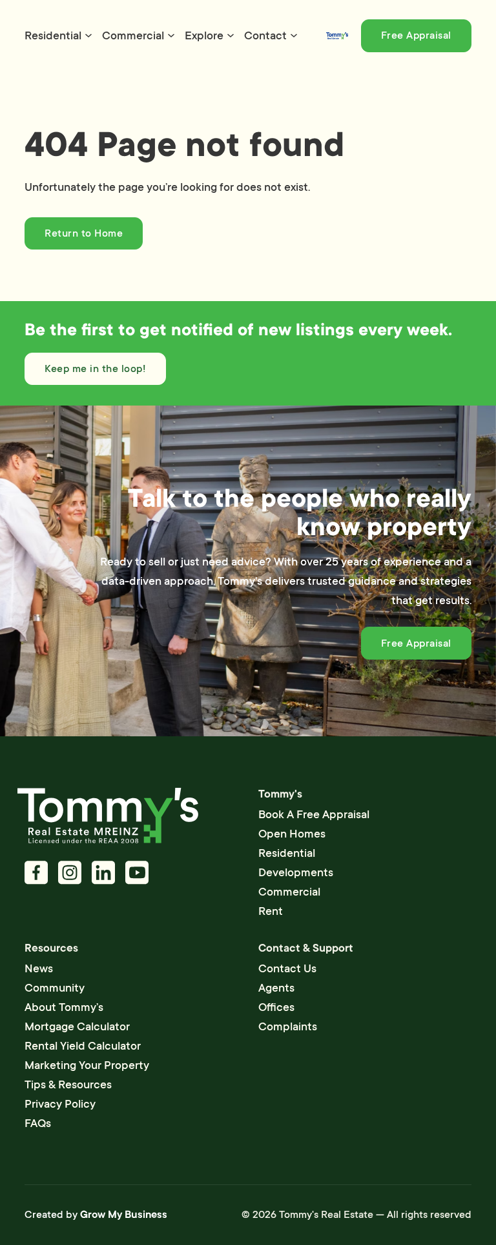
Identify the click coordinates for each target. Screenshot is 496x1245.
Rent (270, 911)
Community (55, 988)
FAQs (38, 1123)
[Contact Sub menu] (294, 35)
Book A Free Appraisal (313, 814)
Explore (204, 35)
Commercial (133, 35)
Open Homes (292, 834)
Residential (53, 35)
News (39, 968)
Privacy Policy (60, 1104)
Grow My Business (123, 1214)
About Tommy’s (64, 1007)
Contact (265, 35)
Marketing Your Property (87, 1065)
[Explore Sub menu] (230, 35)
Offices (276, 1007)
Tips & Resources (68, 1084)
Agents (276, 988)
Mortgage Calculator (77, 1026)
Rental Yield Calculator (83, 1046)
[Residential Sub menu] (88, 35)
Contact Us (287, 968)
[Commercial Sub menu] (171, 35)
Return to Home (84, 233)
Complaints (287, 1026)
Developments (295, 872)
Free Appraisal (416, 35)
